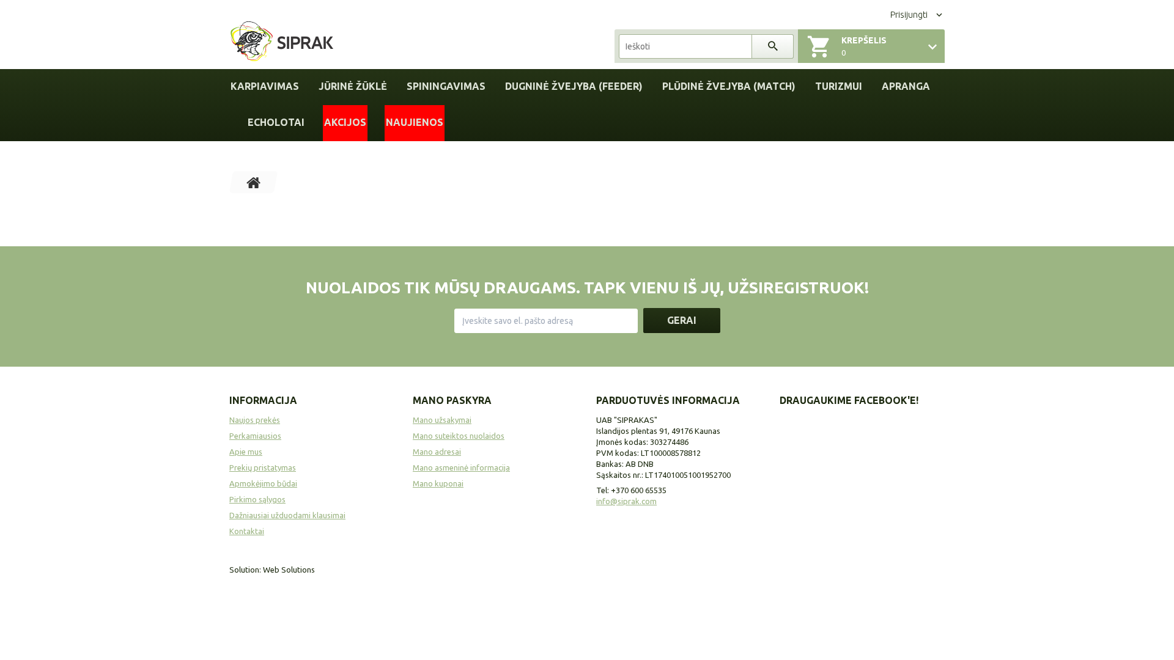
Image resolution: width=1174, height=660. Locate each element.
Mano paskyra (452, 400)
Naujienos (414, 122)
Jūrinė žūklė (353, 86)
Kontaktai (246, 531)
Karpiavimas (265, 86)
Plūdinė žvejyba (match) (729, 86)
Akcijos (345, 122)
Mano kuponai (438, 483)
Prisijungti (909, 15)
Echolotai (276, 122)
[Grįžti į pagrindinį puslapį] (253, 182)
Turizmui (838, 86)
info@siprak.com (626, 501)
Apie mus (245, 451)
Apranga (906, 86)
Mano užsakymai (442, 420)
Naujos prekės (254, 420)
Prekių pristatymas (262, 467)
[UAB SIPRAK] (281, 42)
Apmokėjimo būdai (263, 483)
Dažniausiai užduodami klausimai (287, 515)
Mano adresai (437, 451)
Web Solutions (289, 569)
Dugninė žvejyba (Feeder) (574, 86)
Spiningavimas (446, 86)
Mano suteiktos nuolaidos (458, 435)
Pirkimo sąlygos (257, 499)
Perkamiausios (255, 435)
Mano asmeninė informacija (461, 467)
